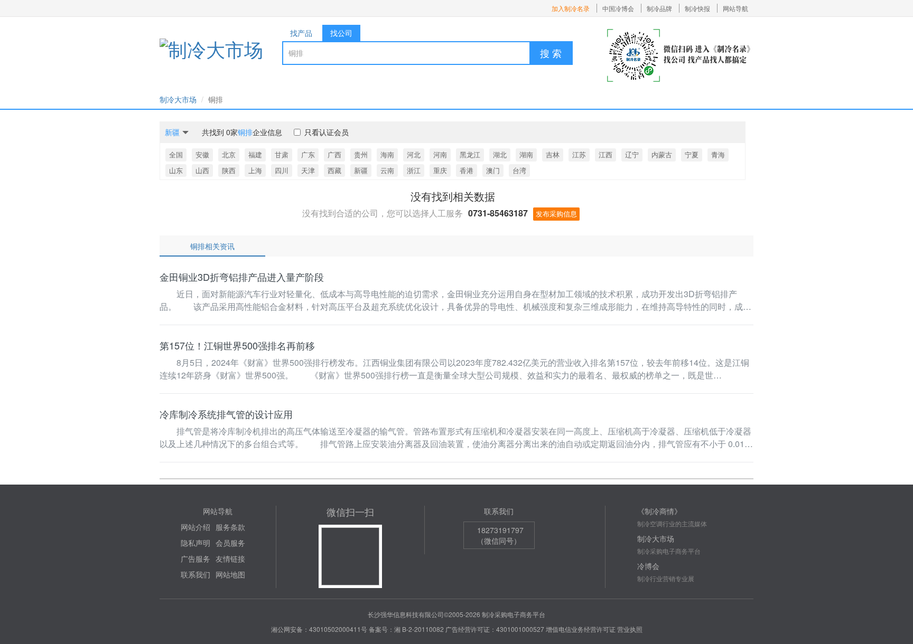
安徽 (202, 154)
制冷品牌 (659, 8)
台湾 (519, 170)
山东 (176, 170)
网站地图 (230, 574)
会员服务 (230, 542)
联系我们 (195, 574)
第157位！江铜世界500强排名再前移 (237, 345)
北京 (229, 154)
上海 (255, 170)
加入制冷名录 (571, 8)
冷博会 (648, 566)
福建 (255, 154)
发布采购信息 (556, 214)
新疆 (361, 170)
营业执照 (629, 628)
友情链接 (230, 558)
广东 (308, 154)
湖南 (526, 154)
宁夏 (691, 154)
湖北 (500, 154)
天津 (308, 170)
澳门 (493, 170)
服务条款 (230, 527)
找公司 (341, 32)
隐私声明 (195, 542)
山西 (202, 170)
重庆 (440, 170)
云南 (387, 170)
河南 (440, 154)
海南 (387, 154)
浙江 (414, 170)
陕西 (229, 170)
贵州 (361, 154)
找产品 (301, 32)
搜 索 (551, 53)
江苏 (579, 154)
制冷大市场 (178, 99)
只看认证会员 (326, 132)
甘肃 (281, 154)
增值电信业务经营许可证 (581, 628)
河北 (414, 154)
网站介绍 (195, 527)
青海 (718, 154)
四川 (281, 170)
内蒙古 (661, 154)
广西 (334, 154)
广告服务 (195, 558)
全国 (176, 154)
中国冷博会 (618, 8)
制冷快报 (697, 8)
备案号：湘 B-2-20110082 (406, 628)
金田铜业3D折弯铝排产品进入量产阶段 (242, 276)
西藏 (334, 170)
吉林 (553, 154)
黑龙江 (470, 154)
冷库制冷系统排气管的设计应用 (226, 414)
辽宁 (632, 154)
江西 (605, 154)
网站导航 (735, 8)
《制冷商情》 (659, 511)
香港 (466, 170)
